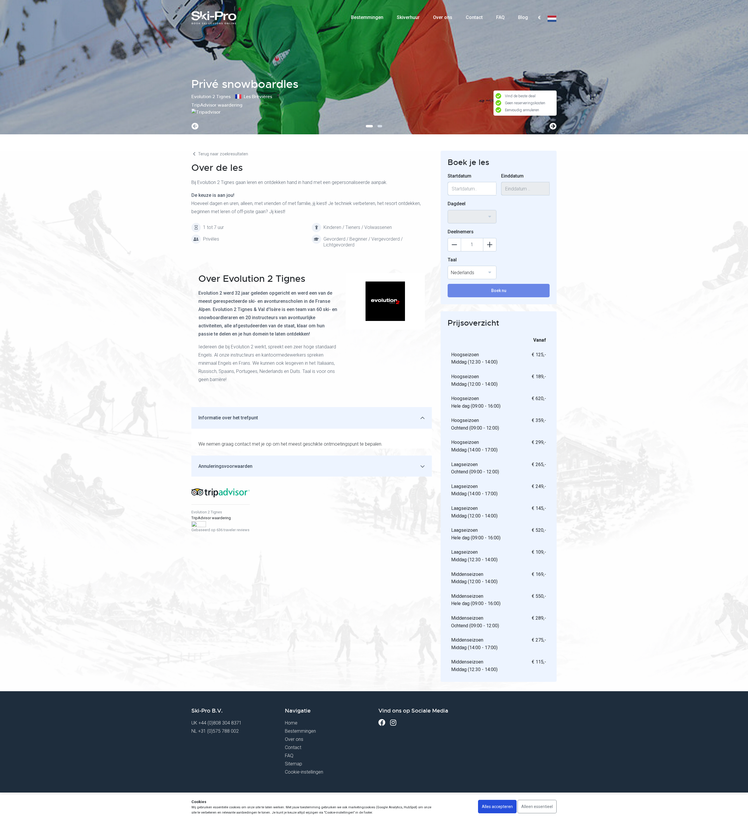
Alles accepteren (497, 806)
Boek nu (498, 290)
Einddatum (512, 176)
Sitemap (293, 764)
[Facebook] (381, 722)
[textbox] (539, 17)
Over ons (442, 17)
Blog (523, 17)
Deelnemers (461, 231)
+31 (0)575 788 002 (218, 731)
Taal (452, 260)
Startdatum (459, 176)
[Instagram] (393, 722)
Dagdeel (456, 203)
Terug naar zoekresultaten (222, 154)
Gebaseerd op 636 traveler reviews (220, 530)
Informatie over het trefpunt (228, 418)
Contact (474, 17)
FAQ (500, 17)
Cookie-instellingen (304, 772)
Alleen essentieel (537, 806)
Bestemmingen (367, 17)
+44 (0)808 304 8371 (220, 723)
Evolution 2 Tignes (206, 512)
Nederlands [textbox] (462, 272)
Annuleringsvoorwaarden (225, 466)
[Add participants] (489, 244)
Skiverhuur (408, 17)
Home (291, 723)
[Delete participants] (454, 244)
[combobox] (539, 17)
